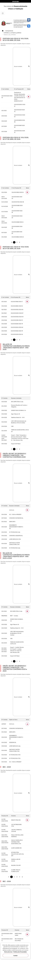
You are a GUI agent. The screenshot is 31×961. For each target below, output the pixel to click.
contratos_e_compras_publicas (12, 32)
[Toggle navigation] (3, 13)
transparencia (9, 31)
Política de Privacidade (20, 952)
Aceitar (15, 955)
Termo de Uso (8, 952)
